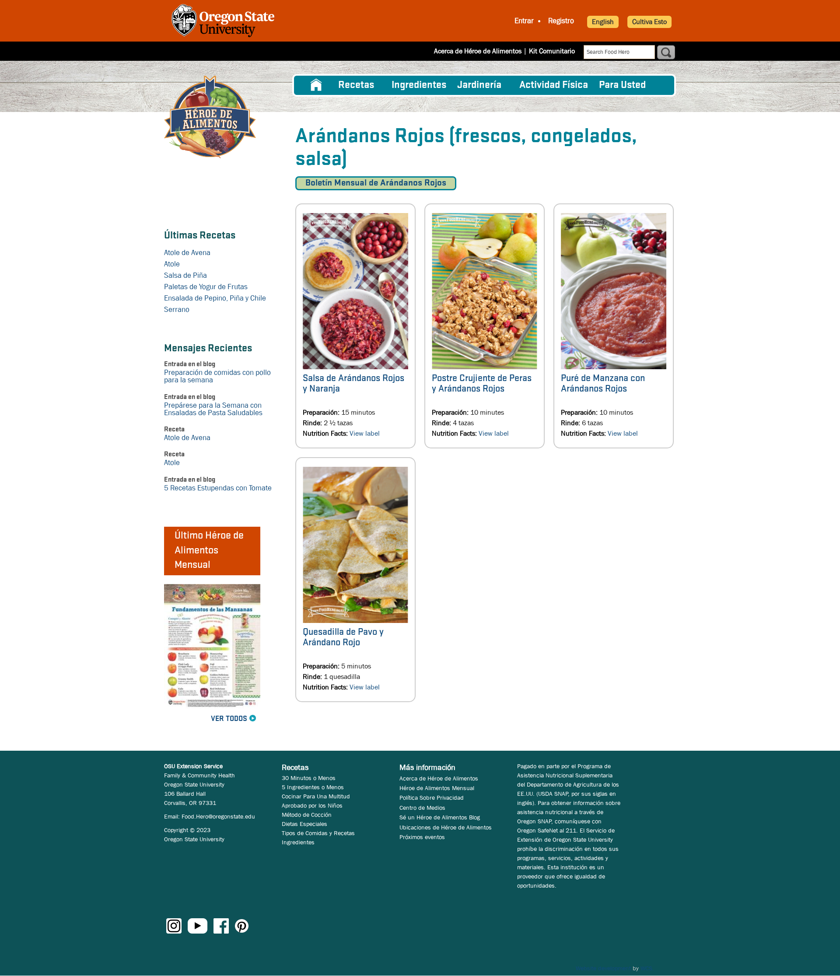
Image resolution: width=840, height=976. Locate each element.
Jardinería (479, 85)
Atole (172, 264)
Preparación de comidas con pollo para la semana (217, 376)
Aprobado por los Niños (312, 805)
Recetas (356, 85)
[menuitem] (316, 85)
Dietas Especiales (304, 824)
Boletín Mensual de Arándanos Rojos (375, 183)
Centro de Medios (422, 808)
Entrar (524, 20)
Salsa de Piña (185, 275)
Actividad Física (553, 85)
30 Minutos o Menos (309, 778)
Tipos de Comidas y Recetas (318, 833)
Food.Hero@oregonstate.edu (218, 816)
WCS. (647, 968)
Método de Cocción (307, 815)
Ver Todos (229, 719)
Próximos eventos (422, 837)
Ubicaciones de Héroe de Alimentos (445, 827)
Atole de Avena (187, 252)
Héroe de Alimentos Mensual (436, 788)
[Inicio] (210, 117)
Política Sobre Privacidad (431, 797)
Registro (561, 20)
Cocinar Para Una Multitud (316, 796)
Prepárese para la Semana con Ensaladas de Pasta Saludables (213, 409)
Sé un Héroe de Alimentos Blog (439, 817)
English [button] (603, 21)
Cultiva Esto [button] (649, 21)
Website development (603, 968)
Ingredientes (419, 85)
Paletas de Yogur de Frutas (206, 286)
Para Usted (622, 85)
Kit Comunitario (552, 51)
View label (365, 433)
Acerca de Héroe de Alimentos (478, 51)
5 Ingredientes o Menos (313, 787)
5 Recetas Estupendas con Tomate (218, 488)
